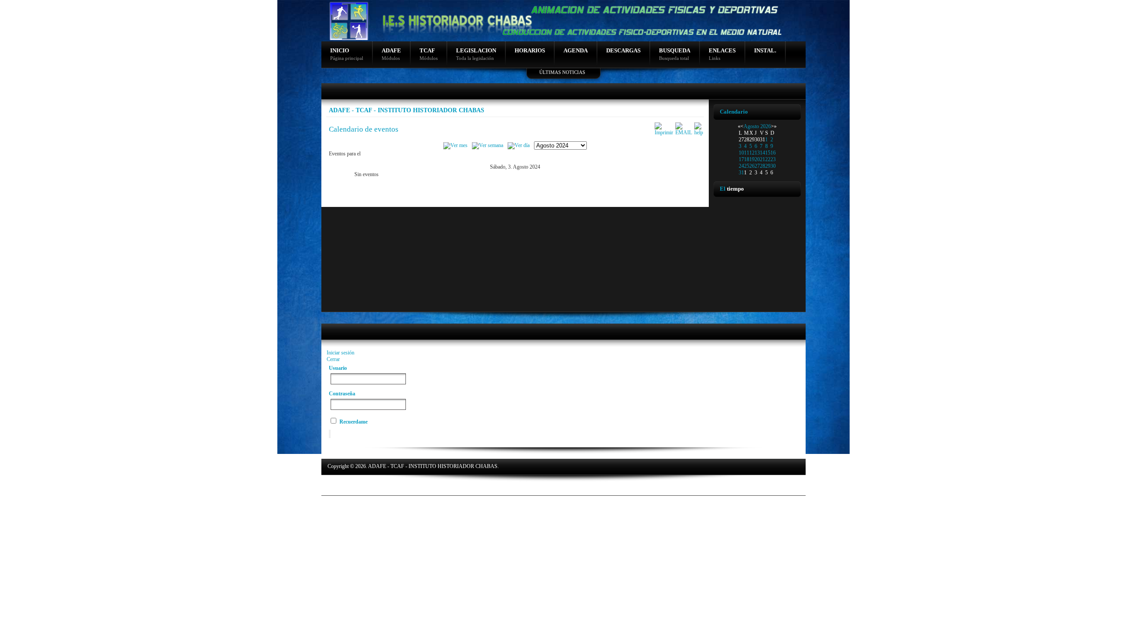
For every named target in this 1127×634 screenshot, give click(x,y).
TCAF (429, 54)
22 (767, 159)
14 (762, 153)
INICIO (346, 54)
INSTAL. (765, 50)
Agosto (751, 126)
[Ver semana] (487, 145)
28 (762, 166)
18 (746, 159)
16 (773, 153)
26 (752, 166)
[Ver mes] (455, 145)
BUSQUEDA (674, 54)
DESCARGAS (623, 50)
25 (746, 166)
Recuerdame (353, 422)
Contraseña (342, 394)
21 (762, 159)
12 (752, 153)
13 (757, 153)
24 (741, 166)
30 (773, 166)
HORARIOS (530, 50)
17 (741, 159)
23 (773, 159)
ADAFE (391, 54)
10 (741, 153)
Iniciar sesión (340, 353)
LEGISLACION (476, 54)
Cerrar (333, 359)
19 (752, 159)
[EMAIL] (683, 132)
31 (741, 173)
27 (757, 166)
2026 (765, 126)
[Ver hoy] (519, 145)
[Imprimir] (664, 132)
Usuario (338, 368)
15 (767, 153)
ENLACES (722, 54)
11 (746, 153)
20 (757, 159)
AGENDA (576, 50)
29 (767, 166)
